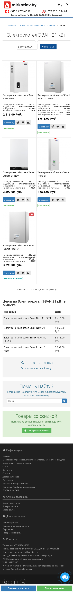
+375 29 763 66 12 (20, 11)
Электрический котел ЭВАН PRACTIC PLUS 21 (54, 96)
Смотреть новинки (38, 430)
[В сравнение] (28, 122)
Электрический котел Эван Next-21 (24, 327)
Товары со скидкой (12, 532)
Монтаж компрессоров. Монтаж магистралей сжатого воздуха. (34, 459)
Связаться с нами (11, 502)
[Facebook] (15, 581)
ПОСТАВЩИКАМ (11, 490)
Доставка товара (11, 476)
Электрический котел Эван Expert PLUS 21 (18, 247)
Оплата (6, 473)
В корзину (9, 122)
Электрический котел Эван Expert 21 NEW (18, 174)
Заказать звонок (18, 588)
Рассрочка (8, 480)
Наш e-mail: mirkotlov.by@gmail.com (20, 552)
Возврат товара (10, 506)
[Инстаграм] (7, 581)
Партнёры (8, 529)
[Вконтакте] (24, 581)
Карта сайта (9, 509)
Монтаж (7, 456)
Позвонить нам (54, 588)
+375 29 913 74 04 (57, 11)
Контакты (7, 469)
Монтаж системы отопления (17, 463)
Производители (11, 522)
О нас (5, 466)
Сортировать (25, 46)
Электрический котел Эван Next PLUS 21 (27, 318)
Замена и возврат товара (15, 483)
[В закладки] (22, 122)
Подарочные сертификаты (16, 525)
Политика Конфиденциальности (19, 486)
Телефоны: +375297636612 (16, 545)
